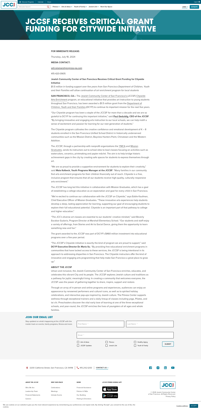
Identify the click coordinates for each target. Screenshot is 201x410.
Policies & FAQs (82, 391)
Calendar (40, 2)
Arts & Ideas (66, 7)
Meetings (54, 391)
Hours (49, 2)
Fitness (55, 7)
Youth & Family (79, 7)
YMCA (122, 146)
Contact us (101, 368)
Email (81, 335)
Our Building (81, 395)
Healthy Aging (142, 342)
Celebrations (55, 388)
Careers (28, 399)
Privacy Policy (171, 396)
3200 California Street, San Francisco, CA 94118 (51, 367)
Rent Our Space (106, 7)
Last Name (132, 324)
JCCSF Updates (86, 346)
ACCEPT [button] (194, 406)
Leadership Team (31, 391)
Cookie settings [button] (182, 406)
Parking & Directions (84, 399)
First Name (83, 324)
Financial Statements (32, 395)
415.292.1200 (86, 367)
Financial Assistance (84, 388)
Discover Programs (28, 2)
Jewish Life (93, 7)
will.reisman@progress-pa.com (66, 68)
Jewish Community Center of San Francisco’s (104, 96)
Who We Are (29, 388)
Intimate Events (56, 395)
